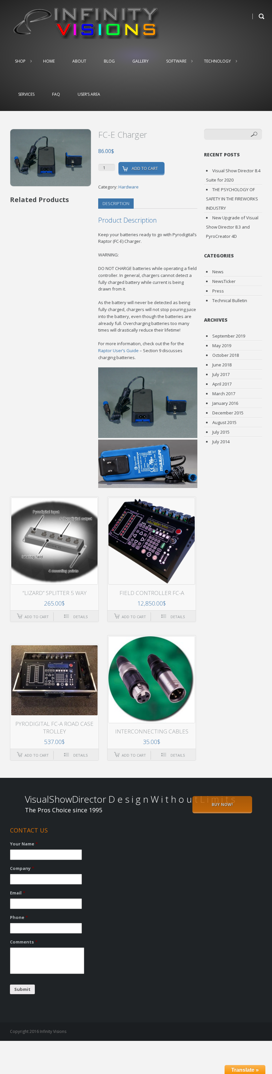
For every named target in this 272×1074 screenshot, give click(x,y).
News (218, 272)
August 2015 (224, 422)
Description (115, 203)
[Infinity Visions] (84, 22)
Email (17, 893)
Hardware (128, 187)
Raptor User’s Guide (119, 350)
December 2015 (227, 413)
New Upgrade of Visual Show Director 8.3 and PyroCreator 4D (232, 227)
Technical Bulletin (229, 300)
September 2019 (228, 336)
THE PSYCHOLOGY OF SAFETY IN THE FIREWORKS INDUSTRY (232, 199)
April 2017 (222, 384)
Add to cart (145, 168)
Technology (217, 61)
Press (218, 291)
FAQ (56, 94)
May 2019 (221, 346)
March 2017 (223, 394)
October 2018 (225, 355)
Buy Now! (222, 804)
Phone (19, 917)
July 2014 (221, 442)
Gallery (140, 61)
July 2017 (221, 374)
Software (176, 61)
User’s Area (89, 94)
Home (49, 61)
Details (80, 616)
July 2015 (221, 432)
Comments (23, 942)
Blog (109, 61)
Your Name (24, 844)
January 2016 (225, 403)
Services (26, 94)
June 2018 (222, 365)
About (79, 61)
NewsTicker (224, 281)
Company (22, 868)
